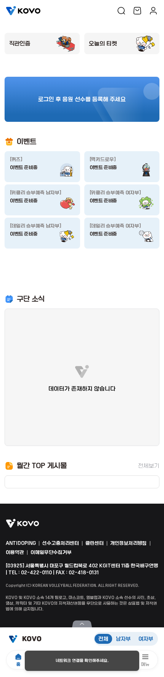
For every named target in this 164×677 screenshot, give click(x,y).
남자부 (123, 638)
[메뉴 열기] (82, 623)
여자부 (145, 638)
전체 (103, 638)
